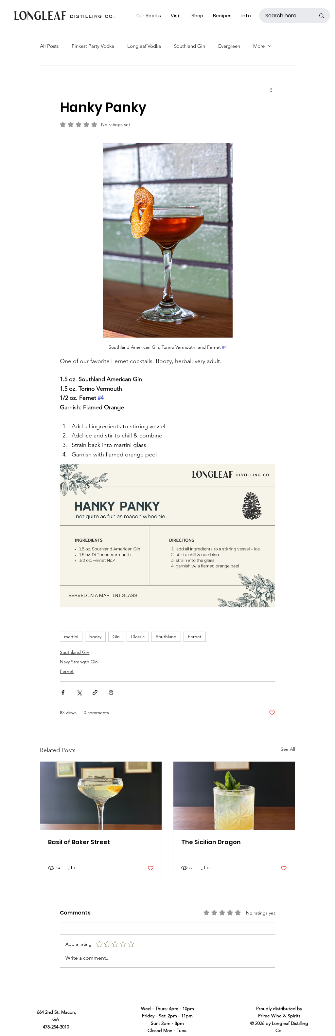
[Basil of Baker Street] (101, 796)
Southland (166, 636)
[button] (176, 15)
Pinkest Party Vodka (93, 46)
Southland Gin (189, 46)
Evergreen (229, 46)
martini (71, 636)
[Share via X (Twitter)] (79, 692)
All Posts (49, 46)
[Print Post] (111, 692)
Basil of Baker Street (79, 842)
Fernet (195, 636)
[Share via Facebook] (63, 692)
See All (288, 749)
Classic (138, 636)
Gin (116, 636)
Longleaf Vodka (144, 46)
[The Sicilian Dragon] (234, 796)
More (259, 46)
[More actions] (271, 89)
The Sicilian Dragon (211, 842)
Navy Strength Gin (79, 662)
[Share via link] (95, 692)
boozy (95, 636)
